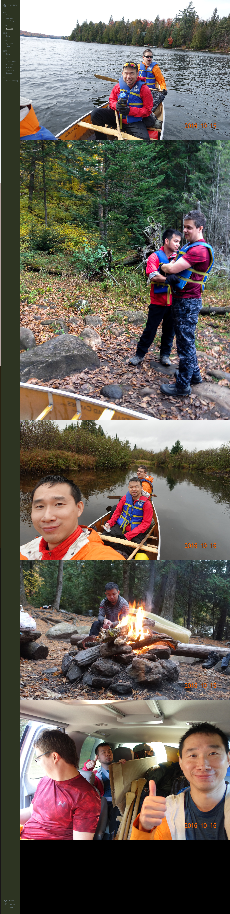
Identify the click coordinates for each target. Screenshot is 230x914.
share (11, 907)
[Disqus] (125, 875)
